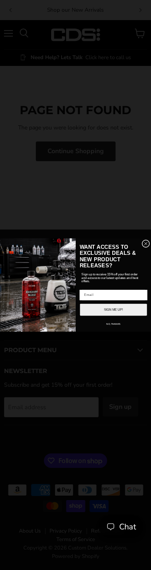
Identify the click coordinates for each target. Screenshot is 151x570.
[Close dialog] (145, 243)
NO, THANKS (113, 323)
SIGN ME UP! (113, 309)
